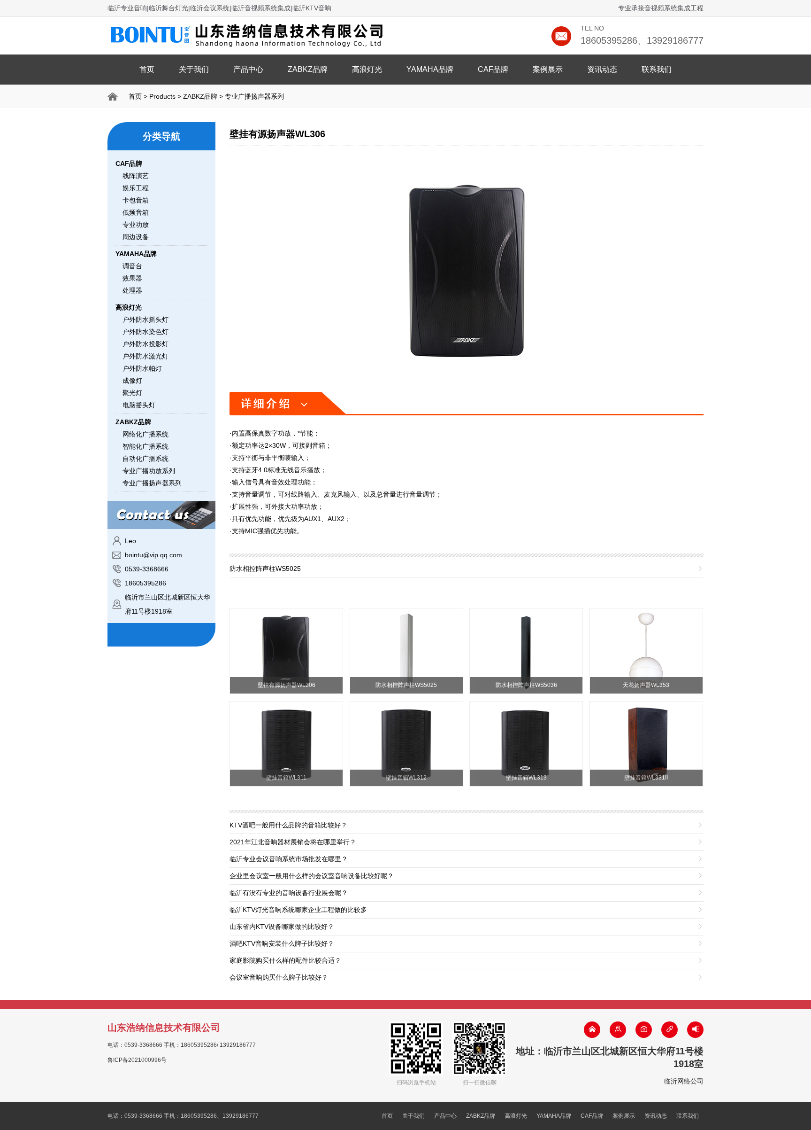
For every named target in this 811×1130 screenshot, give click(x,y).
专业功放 (135, 224)
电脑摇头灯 (138, 405)
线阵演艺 (135, 175)
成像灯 (132, 380)
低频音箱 (135, 212)
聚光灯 (132, 393)
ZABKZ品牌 (308, 69)
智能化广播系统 (145, 446)
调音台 (132, 266)
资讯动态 (602, 69)
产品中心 (248, 69)
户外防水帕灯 (142, 368)
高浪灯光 (367, 69)
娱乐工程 (135, 188)
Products (162, 96)
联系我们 (657, 69)
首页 (146, 69)
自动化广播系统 (145, 458)
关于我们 (194, 69)
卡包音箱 (135, 200)
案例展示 (548, 69)
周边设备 (135, 237)
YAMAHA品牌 (429, 69)
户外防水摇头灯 (145, 319)
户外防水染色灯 (145, 331)
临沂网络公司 (684, 1081)
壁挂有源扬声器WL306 (277, 134)
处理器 (132, 290)
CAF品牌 (493, 69)
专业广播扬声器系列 (254, 96)
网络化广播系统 (145, 434)
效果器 (132, 278)
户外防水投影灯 (145, 344)
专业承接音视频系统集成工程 (661, 8)
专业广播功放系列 (148, 471)
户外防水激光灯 (145, 356)
